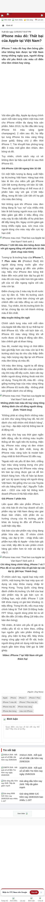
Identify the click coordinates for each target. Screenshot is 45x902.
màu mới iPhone (26, 711)
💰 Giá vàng (28, 20)
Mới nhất (7, 20)
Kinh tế (9, 25)
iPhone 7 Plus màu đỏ (28, 702)
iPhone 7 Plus (34, 698)
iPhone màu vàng (25, 707)
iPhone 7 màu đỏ (9, 702)
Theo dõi (34, 892)
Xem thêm (22, 813)
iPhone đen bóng (9, 711)
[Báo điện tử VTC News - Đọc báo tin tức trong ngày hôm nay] (15, 15)
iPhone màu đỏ (9, 707)
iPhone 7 (22, 698)
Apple (5, 698)
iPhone (13, 698)
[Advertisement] (22, 87)
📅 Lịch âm (39, 20)
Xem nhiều (18, 20)
